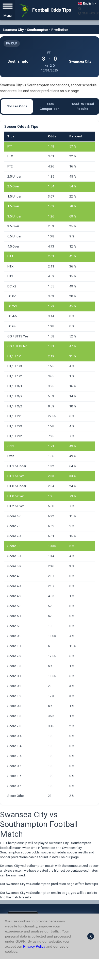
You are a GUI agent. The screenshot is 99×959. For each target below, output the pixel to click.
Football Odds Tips (51, 10)
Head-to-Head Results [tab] (82, 106)
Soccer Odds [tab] (17, 106)
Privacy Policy (34, 946)
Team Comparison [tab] (49, 106)
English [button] (88, 3)
